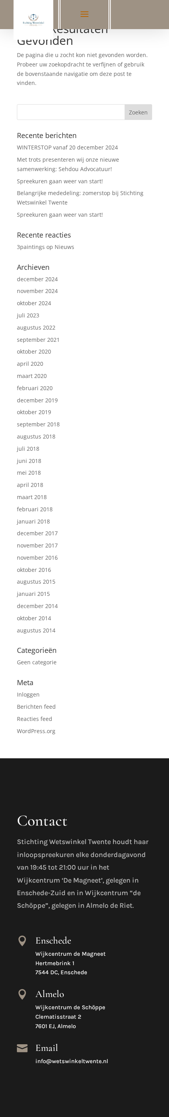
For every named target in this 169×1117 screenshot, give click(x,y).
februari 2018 (35, 509)
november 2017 (37, 545)
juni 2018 (29, 460)
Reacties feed (34, 719)
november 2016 (37, 557)
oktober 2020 (34, 351)
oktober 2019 (34, 412)
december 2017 (37, 533)
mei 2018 (29, 472)
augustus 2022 (36, 327)
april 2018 (30, 484)
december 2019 (37, 400)
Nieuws (64, 247)
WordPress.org (36, 731)
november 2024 (37, 291)
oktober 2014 (34, 618)
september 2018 (38, 424)
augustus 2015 (36, 581)
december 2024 (37, 279)
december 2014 (37, 606)
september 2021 (38, 339)
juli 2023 (28, 315)
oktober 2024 (34, 303)
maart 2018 (32, 497)
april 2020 (30, 363)
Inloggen (28, 694)
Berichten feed (36, 706)
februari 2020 (35, 388)
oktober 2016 (34, 569)
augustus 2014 (36, 630)
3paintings (31, 247)
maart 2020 (32, 376)
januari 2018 (33, 521)
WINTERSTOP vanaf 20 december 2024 (67, 147)
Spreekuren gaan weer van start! (60, 181)
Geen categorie (37, 662)
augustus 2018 (36, 436)
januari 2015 (33, 593)
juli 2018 (28, 448)
